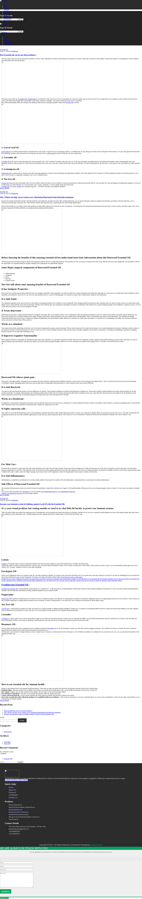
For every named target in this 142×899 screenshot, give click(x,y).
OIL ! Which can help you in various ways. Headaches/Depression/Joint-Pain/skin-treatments (37, 197)
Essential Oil (4, 49)
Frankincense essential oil (9, 589)
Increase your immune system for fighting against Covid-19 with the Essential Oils (32, 504)
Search (2, 717)
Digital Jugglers (97, 845)
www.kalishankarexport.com (66, 491)
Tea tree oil (5, 183)
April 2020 (7, 743)
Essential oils (5, 186)
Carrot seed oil (5, 151)
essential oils (23, 99)
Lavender (4, 618)
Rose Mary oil (51, 628)
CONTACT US (4, 898)
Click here (19, 493)
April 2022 (7, 742)
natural (19, 186)
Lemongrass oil (6, 173)
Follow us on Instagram (8, 493)
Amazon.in (26, 491)
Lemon (3, 564)
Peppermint (5, 598)
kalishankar (14, 51)
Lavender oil (5, 161)
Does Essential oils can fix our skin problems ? (18, 55)
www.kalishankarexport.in (49, 491)
